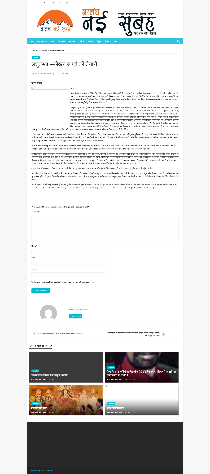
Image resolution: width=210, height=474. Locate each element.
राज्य (52, 41)
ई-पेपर (115, 41)
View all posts (75, 316)
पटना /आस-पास (42, 41)
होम (32, 41)
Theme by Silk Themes (41, 470)
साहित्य (81, 41)
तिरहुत (99, 41)
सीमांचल (90, 41)
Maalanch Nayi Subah (43, 74)
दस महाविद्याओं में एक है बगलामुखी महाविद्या (49, 375)
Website (34, 269)
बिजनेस (107, 41)
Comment (35, 212)
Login (67, 3)
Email (34, 258)
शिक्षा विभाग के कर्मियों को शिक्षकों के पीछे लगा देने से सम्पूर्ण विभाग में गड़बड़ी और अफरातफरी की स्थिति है (141, 373)
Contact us (47, 3)
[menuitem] (32, 41)
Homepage (35, 50)
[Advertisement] (53, 443)
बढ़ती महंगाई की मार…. (117, 407)
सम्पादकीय (72, 41)
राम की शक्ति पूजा (39, 407)
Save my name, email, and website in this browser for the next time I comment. (64, 282)
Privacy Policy (58, 3)
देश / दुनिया (61, 41)
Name (34, 246)
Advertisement (36, 3)
